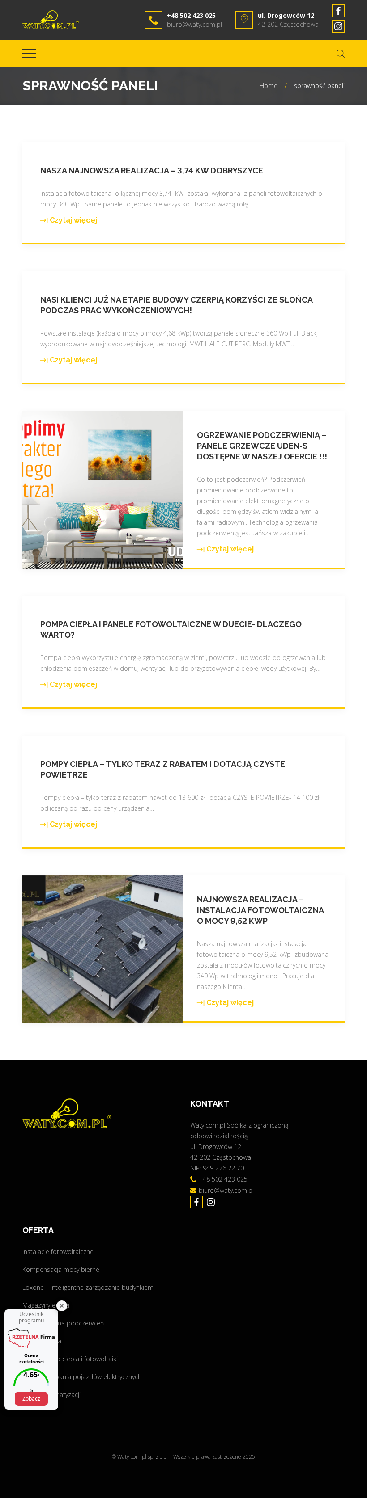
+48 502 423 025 (191, 15)
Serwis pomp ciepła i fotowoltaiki (70, 1359)
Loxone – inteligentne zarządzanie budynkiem (88, 1287)
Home (268, 85)
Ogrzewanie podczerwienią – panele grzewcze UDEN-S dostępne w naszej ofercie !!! (262, 445)
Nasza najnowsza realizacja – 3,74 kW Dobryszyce (151, 170)
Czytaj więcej (68, 221)
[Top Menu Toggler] (29, 53)
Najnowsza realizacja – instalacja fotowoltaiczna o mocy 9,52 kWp (260, 910)
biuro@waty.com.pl (194, 24)
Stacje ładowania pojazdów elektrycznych (81, 1376)
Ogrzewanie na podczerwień (63, 1323)
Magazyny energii (46, 1305)
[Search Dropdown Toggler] (341, 53)
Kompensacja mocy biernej (61, 1269)
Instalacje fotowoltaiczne (58, 1251)
